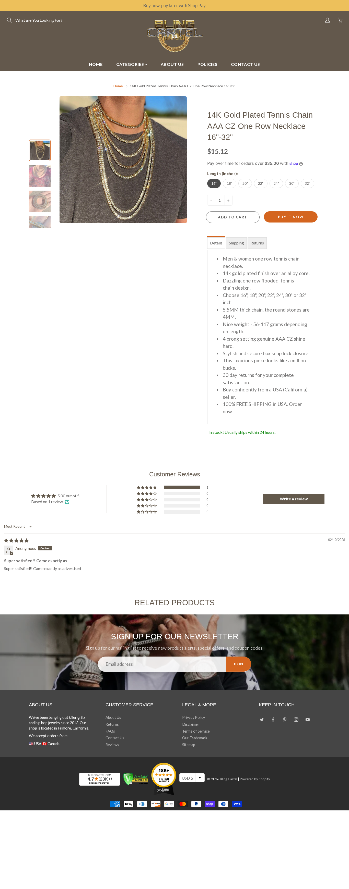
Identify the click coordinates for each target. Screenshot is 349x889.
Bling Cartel (228, 779)
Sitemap (188, 745)
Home (118, 86)
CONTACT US (245, 64)
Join (238, 664)
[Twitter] (261, 719)
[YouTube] (307, 719)
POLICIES (207, 64)
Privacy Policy (193, 717)
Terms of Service (196, 731)
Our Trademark (194, 738)
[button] (147, 487)
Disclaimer (190, 724)
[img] (16, 540)
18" (229, 183)
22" (260, 183)
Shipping (236, 242)
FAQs (110, 731)
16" (214, 183)
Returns (257, 242)
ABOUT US (172, 64)
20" (245, 183)
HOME (96, 64)
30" (292, 183)
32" (307, 183)
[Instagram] (296, 719)
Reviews (112, 745)
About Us (113, 717)
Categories (130, 64)
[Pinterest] (284, 719)
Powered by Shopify (255, 779)
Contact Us (115, 738)
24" (276, 183)
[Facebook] (273, 719)
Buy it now (291, 217)
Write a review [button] (294, 498)
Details (216, 242)
